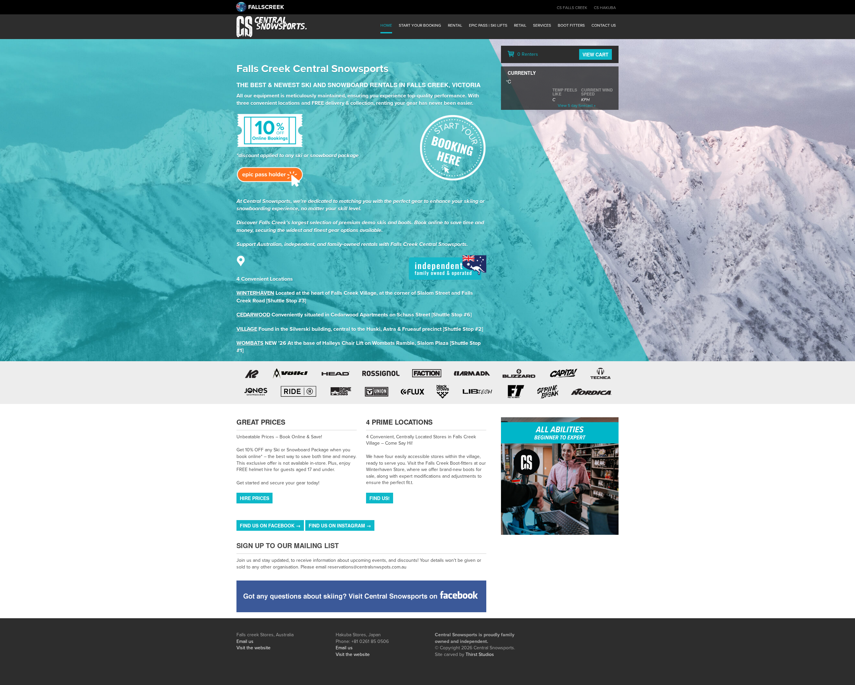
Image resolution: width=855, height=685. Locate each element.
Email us (244, 641)
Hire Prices (254, 498)
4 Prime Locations (399, 422)
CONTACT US (603, 25)
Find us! (379, 498)
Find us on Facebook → (270, 525)
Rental (455, 25)
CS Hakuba (605, 7)
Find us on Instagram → (340, 525)
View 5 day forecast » (576, 105)
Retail (520, 25)
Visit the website (253, 648)
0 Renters (527, 54)
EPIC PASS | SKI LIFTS (488, 25)
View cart (595, 54)
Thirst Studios (480, 654)
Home (386, 25)
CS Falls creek (572, 7)
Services (542, 25)
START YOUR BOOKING (420, 25)
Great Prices (260, 422)
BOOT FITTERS (571, 25)
